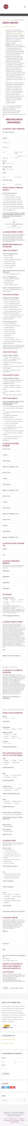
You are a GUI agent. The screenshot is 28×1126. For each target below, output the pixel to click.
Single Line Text (7, 834)
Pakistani (6, 762)
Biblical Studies (8, 255)
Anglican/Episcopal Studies (12, 278)
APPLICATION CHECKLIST (10, 193)
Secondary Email (7, 180)
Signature (5, 931)
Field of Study (6, 460)
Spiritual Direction (9, 337)
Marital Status (6, 727)
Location (5, 455)
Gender (5, 716)
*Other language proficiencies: (11, 615)
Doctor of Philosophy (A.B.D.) (12, 274)
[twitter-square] (6, 1087)
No (10, 743)
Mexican (20, 788)
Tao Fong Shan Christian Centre (13, 436)
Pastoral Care (8, 335)
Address (5, 138)
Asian (4, 758)
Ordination (5, 741)
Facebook (17, 894)
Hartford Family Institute (11, 423)
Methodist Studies (9, 280)
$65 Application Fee (9, 210)
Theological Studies (9, 263)
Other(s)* (6, 603)
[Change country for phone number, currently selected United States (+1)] (4, 163)
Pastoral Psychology (9, 261)
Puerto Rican (8, 790)
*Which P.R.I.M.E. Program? (10, 866)
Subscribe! (6, 1073)
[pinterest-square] (14, 1087)
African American (17, 775)
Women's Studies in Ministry (12, 339)
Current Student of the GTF (12, 854)
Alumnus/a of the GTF (10, 852)
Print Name (6, 943)
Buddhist (14, 736)
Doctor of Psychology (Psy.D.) (12, 301)
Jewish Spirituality (9, 329)
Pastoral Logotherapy (10, 265)
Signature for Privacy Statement (11, 655)
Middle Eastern (17, 801)
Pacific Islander (7, 829)
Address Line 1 (6, 142)
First (3, 1062)
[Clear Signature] (24, 658)
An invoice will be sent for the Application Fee (14, 956)
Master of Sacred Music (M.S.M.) (13, 394)
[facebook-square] (3, 1087)
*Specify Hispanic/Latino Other (11, 793)
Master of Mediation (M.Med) (12, 385)
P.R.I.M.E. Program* (9, 863)
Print (4, 872)
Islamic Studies (8, 257)
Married (6, 729)
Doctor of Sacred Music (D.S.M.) (13, 309)
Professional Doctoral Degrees (11, 298)
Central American (9, 788)
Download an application (9, 26)
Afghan (6, 760)
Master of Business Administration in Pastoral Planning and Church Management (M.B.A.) (13, 381)
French (6, 601)
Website (6, 902)
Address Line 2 (6, 147)
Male (13, 718)
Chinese (14, 760)
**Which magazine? (8, 886)
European (7, 801)
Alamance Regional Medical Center (14, 406)
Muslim (6, 736)
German (13, 599)
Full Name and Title (9, 132)
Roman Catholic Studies (11, 284)
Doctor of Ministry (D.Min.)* (10, 321)
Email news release (9, 898)
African (6, 775)
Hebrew (21, 599)
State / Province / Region (19, 153)
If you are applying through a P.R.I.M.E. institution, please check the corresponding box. (13, 403)
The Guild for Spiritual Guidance (13, 421)
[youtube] (11, 1087)
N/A (20, 738)
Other (20, 729)
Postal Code (5, 158)
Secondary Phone (7, 166)
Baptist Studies (8, 282)
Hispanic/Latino (7, 786)
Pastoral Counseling (9, 331)
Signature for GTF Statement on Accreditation (11, 697)
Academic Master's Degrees (10, 355)
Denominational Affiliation (10, 746)
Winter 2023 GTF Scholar (9, 1039)
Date (4, 649)
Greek (13, 601)
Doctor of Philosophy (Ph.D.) (10, 253)
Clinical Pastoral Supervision (12, 325)
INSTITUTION (6, 449)
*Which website (7, 905)
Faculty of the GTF (9, 849)
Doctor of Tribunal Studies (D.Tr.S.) (12, 287)
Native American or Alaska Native (12, 812)
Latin (19, 601)
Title (4, 554)
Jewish (15, 734)
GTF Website (7, 894)
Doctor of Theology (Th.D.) (10, 277)
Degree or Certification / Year (11, 466)
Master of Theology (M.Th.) (11, 357)
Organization (6, 570)
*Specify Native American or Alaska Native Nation (12, 818)
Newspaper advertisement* (12, 876)
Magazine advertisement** (11, 878)
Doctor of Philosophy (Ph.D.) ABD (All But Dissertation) (14, 271)
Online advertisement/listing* (12, 900)
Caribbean (7, 777)
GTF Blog (6, 896)
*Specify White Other (8, 806)
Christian (6, 734)
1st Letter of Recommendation (12, 197)
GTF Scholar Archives (7, 1043)
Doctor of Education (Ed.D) (11, 299)
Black (4, 773)
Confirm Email (18, 177)
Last (16, 1062)
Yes (5, 743)
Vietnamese (16, 762)
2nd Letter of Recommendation (13, 199)
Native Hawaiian (7, 824)
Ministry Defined (16, 33)
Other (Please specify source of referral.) (14, 911)
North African (8, 803)
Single (14, 729)
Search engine (17, 896)
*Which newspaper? (8, 881)
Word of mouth (7, 848)
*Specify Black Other (8, 780)
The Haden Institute (10, 425)
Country (16, 158)
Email (5, 172)
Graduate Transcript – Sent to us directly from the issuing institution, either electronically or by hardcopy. (13, 202)
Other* (6, 764)
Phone (5, 161)
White (4, 799)
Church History (8, 267)
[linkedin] (8, 1087)
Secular (6, 738)
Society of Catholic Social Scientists (14, 430)
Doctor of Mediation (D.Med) (12, 303)
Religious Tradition (8, 732)
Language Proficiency (8, 598)
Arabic (6, 599)
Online (4, 892)
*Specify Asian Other (8, 767)
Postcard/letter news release (12, 874)
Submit (5, 988)
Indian (21, 760)
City (3, 152)
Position (5, 549)
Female (6, 718)
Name (4, 1057)
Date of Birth (6, 721)
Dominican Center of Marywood (13, 419)
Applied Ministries (9, 327)
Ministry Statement (9, 195)
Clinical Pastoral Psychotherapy (13, 259)
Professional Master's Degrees (11, 378)
